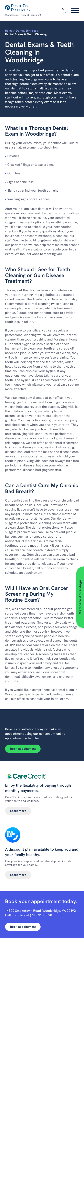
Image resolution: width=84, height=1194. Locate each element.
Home (9, 30)
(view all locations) (31, 15)
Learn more (18, 811)
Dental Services (26, 30)
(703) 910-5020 (41, 915)
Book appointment (23, 749)
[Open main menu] (75, 10)
